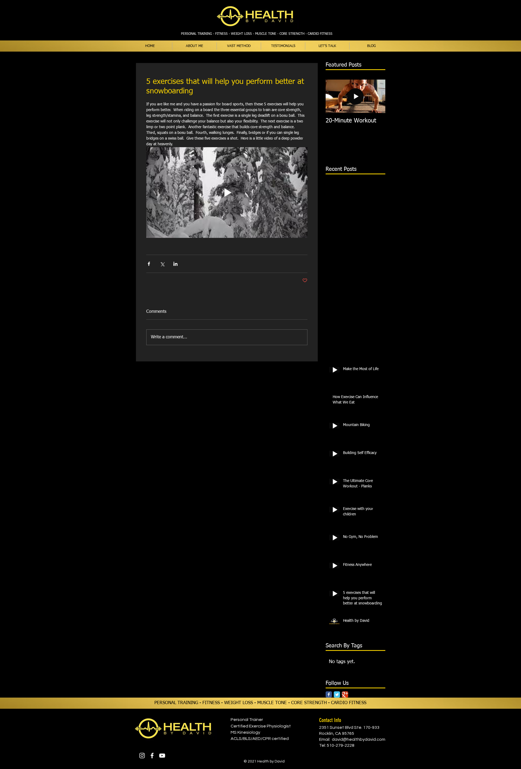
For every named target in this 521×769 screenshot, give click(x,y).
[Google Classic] (345, 694)
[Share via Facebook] (148, 263)
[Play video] (226, 192)
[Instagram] (142, 755)
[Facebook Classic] (329, 694)
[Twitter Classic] (337, 694)
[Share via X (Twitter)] (162, 263)
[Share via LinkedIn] (175, 263)
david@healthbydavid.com (358, 739)
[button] (239, 46)
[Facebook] (152, 755)
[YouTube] (162, 755)
